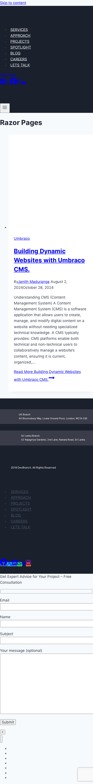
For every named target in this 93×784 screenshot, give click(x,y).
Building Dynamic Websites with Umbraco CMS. (49, 260)
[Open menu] (5, 108)
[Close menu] (1, 739)
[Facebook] (13, 83)
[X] (7, 83)
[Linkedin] (2, 83)
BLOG (15, 53)
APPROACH (20, 35)
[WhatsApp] (19, 83)
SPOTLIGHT (20, 47)
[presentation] (51, 182)
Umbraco (22, 238)
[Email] (24, 83)
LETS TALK (20, 65)
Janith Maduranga (34, 281)
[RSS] (28, 564)
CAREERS (18, 59)
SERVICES (19, 29)
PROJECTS (19, 41)
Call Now (8, 74)
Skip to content (13, 3)
